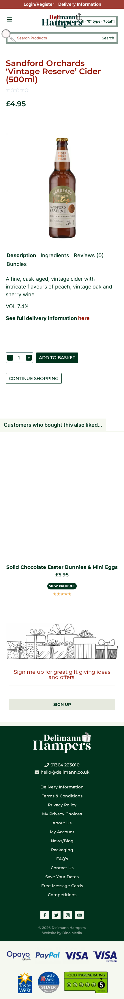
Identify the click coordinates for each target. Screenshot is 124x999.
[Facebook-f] (44, 915)
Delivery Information (79, 4)
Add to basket (57, 357)
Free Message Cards (62, 885)
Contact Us (62, 867)
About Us (62, 823)
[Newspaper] (79, 915)
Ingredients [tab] (55, 255)
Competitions (62, 894)
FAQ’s (62, 858)
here (84, 318)
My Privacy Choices (62, 814)
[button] (9, 19)
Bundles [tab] (17, 264)
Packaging (62, 849)
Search (108, 38)
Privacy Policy (62, 805)
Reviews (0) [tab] (89, 255)
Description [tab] (21, 255)
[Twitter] (56, 915)
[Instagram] (67, 915)
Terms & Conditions (62, 796)
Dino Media (72, 933)
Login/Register (39, 4)
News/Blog (62, 840)
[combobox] (57, 38)
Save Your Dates (62, 876)
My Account (62, 831)
